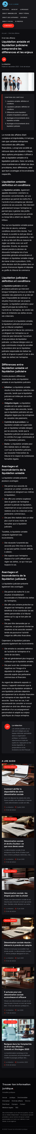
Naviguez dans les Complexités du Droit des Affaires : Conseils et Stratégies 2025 (18, 1047)
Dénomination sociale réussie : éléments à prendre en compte (18, 943)
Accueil (5, 9)
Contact (8, 25)
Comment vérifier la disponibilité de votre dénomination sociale (13, 791)
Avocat (15, 9)
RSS (17, 1107)
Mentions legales (7, 1107)
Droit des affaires (10, 17)
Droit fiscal (7, 21)
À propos (19, 21)
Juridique (24, 9)
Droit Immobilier (9, 13)
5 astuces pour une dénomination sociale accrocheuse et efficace (15, 995)
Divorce (23, 17)
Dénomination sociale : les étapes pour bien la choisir (16, 894)
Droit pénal (24, 13)
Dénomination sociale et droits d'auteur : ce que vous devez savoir (14, 844)
